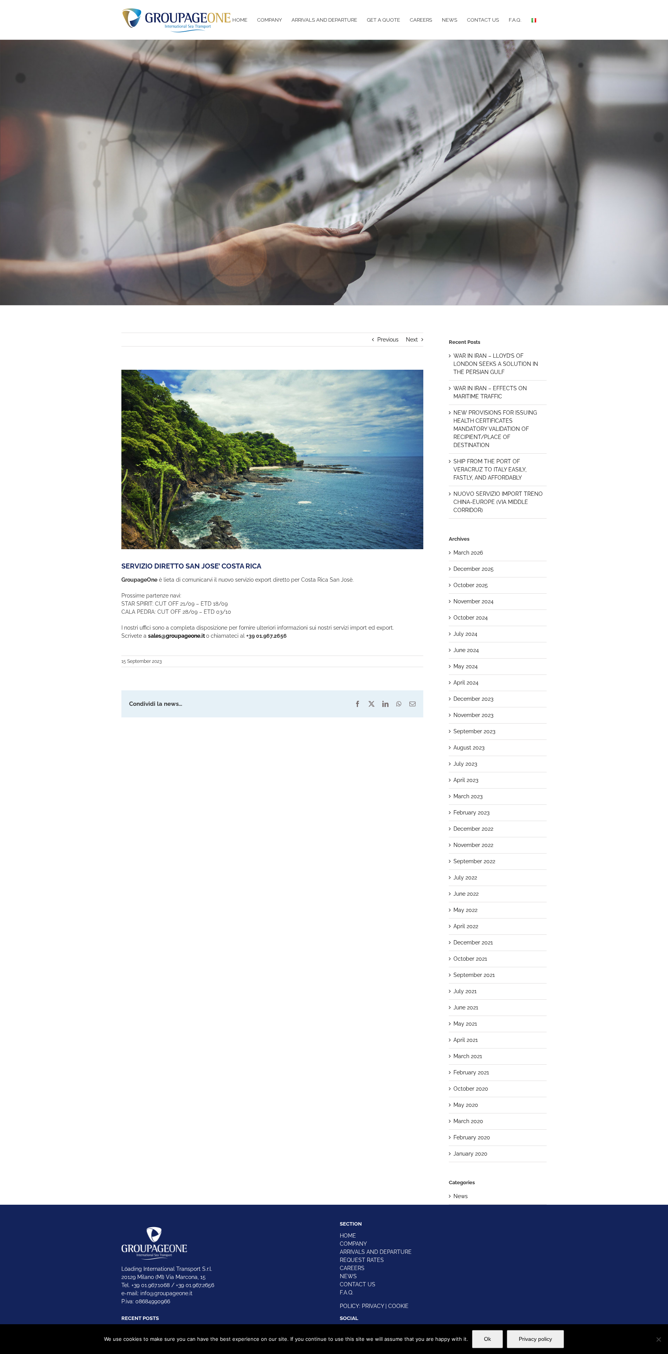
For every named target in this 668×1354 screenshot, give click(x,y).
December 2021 (473, 942)
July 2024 (465, 634)
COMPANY (353, 1244)
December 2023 (473, 699)
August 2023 (468, 747)
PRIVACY (373, 1306)
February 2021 (471, 1072)
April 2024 (466, 683)
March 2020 (468, 1121)
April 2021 (465, 1040)
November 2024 (473, 601)
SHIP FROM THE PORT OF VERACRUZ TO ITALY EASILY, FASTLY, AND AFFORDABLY (490, 469)
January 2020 (470, 1154)
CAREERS (352, 1268)
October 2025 (470, 585)
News (460, 1196)
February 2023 (471, 812)
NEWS (348, 1276)
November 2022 (473, 845)
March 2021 (467, 1056)
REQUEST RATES (362, 1260)
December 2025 (473, 569)
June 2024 (466, 650)
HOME (348, 1236)
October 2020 (470, 1089)
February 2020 (471, 1137)
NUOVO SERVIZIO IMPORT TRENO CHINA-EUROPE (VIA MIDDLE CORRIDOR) (498, 502)
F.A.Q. (346, 1292)
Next (412, 339)
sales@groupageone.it (176, 636)
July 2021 (465, 991)
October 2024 (470, 618)
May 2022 (465, 910)
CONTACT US (357, 1284)
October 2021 (470, 959)
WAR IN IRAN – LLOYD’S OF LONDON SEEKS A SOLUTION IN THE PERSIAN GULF (495, 364)
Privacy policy (535, 1339)
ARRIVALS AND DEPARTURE (376, 1252)
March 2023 (467, 796)
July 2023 (465, 764)
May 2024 (465, 666)
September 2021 (474, 975)
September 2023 (474, 731)
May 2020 (465, 1105)
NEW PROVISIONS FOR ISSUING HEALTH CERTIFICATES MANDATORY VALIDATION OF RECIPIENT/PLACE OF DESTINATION (495, 429)
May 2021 (465, 1024)
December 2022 (473, 829)
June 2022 (466, 894)
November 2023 (473, 715)
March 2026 (468, 553)
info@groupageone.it (166, 1293)
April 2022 (465, 926)
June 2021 (465, 1007)
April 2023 (465, 780)
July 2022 (465, 877)
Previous (388, 339)
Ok (487, 1339)
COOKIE (398, 1306)
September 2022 (474, 861)
